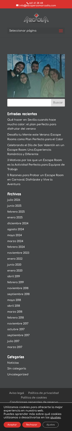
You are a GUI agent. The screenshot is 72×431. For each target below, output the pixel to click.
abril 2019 (13, 276)
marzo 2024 (15, 241)
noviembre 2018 (17, 288)
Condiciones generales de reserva (34, 402)
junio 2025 (14, 205)
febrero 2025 (16, 211)
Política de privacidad (43, 393)
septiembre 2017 (18, 335)
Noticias (13, 362)
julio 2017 (13, 341)
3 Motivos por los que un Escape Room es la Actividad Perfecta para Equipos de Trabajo (36, 165)
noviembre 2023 (18, 252)
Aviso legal (16, 393)
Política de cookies (34, 397)
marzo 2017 (14, 347)
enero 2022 (14, 258)
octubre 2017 (16, 329)
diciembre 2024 (17, 223)
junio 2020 (14, 264)
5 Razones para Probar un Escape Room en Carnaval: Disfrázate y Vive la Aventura (35, 180)
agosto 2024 (15, 229)
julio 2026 (13, 199)
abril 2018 (13, 305)
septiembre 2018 (18, 294)
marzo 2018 (14, 311)
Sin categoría (16, 368)
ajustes (55, 417)
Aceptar (12, 424)
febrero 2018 (15, 317)
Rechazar (31, 424)
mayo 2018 (14, 300)
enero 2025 (15, 217)
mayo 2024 (14, 235)
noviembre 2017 (17, 323)
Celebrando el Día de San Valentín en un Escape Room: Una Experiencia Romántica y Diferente (35, 150)
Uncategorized (17, 374)
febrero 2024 (16, 247)
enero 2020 (14, 270)
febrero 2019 (15, 282)
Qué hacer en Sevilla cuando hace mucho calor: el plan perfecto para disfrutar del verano (31, 124)
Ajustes (50, 424)
